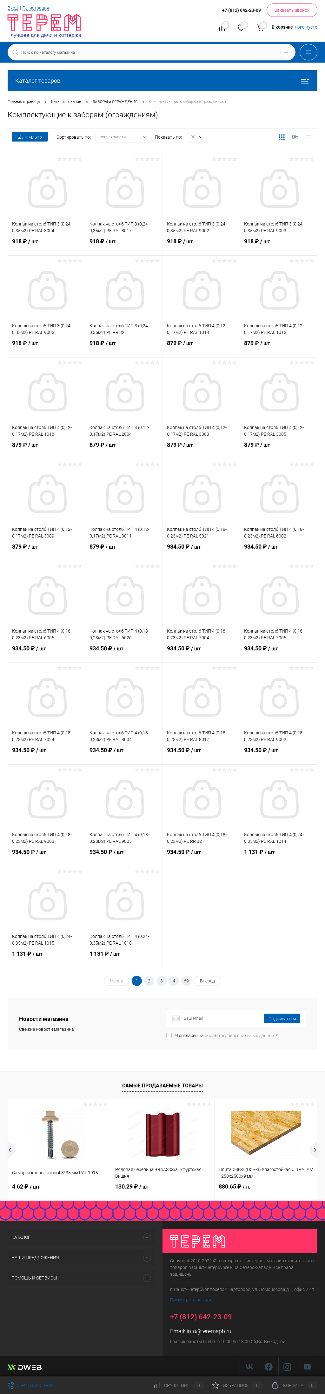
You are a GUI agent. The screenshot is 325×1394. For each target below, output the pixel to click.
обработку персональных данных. (240, 1035)
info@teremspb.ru (209, 1331)
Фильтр (34, 137)
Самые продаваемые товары (162, 1086)
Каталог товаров (37, 80)
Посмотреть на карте (192, 1299)
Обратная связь (35, 1385)
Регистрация (36, 7)
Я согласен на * (226, 1035)
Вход (13, 7)
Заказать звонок (292, 10)
